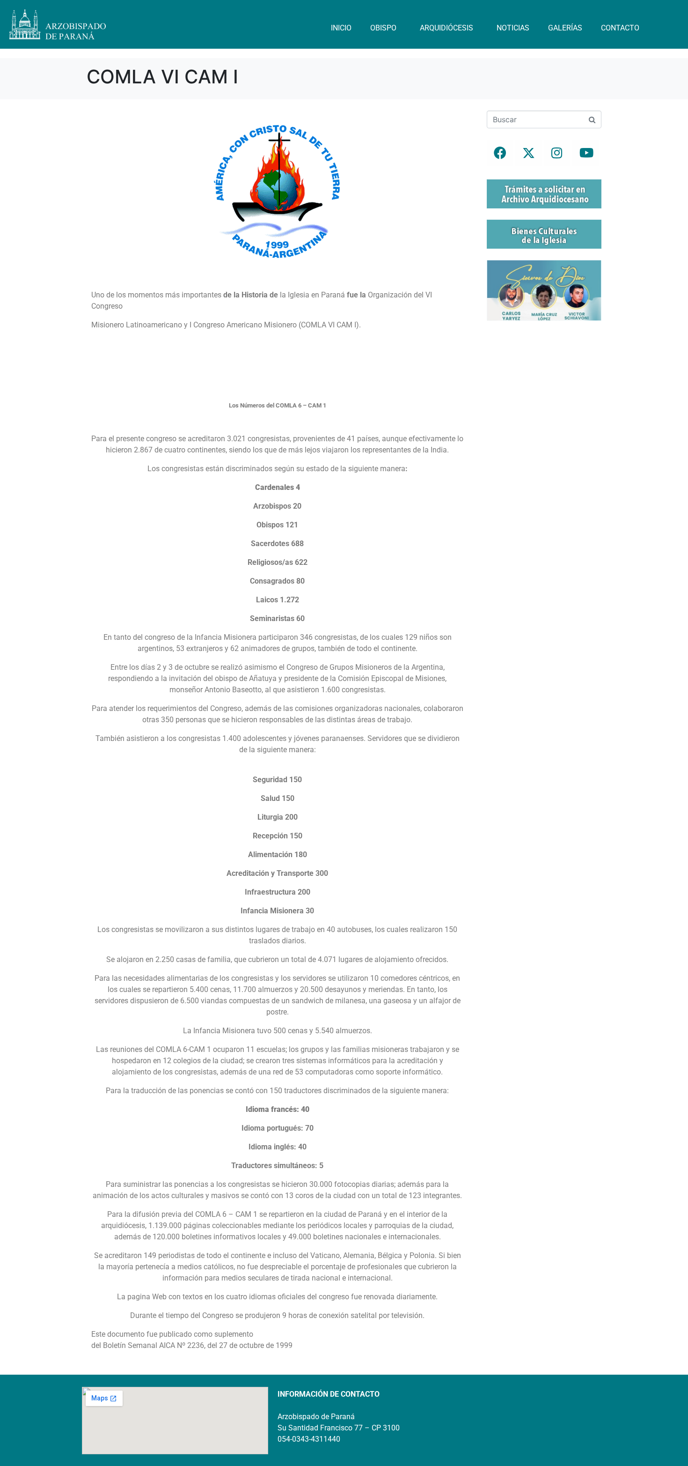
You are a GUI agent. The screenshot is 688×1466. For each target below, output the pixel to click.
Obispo (383, 27)
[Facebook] (500, 153)
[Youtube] (585, 153)
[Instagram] (557, 153)
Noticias (513, 27)
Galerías (565, 27)
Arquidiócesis (446, 27)
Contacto (620, 27)
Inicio (341, 27)
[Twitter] (528, 153)
